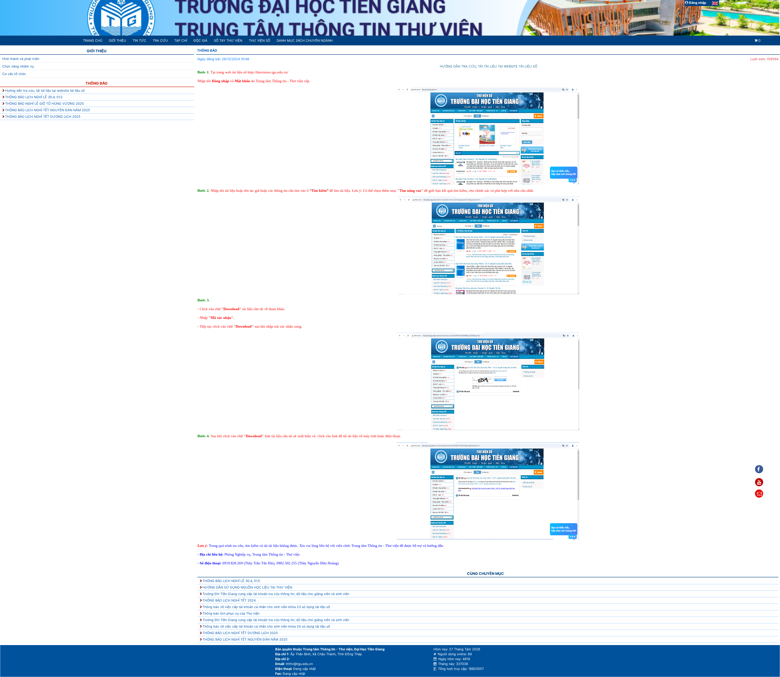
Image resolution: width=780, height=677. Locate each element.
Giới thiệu (117, 40)
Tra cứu (160, 40)
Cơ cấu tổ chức (14, 74)
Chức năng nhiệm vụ (18, 66)
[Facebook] (759, 469)
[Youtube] (759, 482)
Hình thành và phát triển (20, 59)
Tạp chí (180, 40)
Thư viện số (259, 40)
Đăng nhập (697, 3)
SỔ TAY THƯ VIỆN (228, 40)
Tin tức (139, 40)
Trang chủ (92, 40)
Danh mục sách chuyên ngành (305, 40)
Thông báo (96, 83)
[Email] (759, 493)
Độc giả (200, 40)
